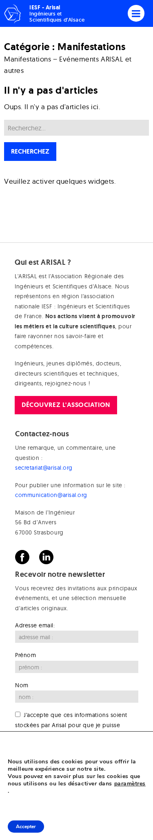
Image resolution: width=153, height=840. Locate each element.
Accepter (26, 826)
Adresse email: (35, 625)
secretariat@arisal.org (44, 467)
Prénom (25, 655)
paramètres (130, 783)
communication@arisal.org (51, 495)
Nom (22, 685)
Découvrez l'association (66, 404)
